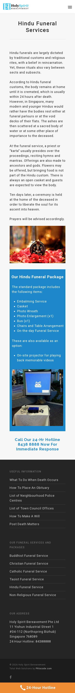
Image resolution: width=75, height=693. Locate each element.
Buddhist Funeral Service (29, 555)
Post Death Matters (24, 524)
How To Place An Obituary (29, 488)
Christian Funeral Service (29, 563)
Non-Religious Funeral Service (33, 595)
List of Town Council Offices (32, 508)
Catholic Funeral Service (28, 571)
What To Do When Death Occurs (34, 480)
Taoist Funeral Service (27, 579)
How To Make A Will (25, 516)
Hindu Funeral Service (26, 587)
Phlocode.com (44, 668)
